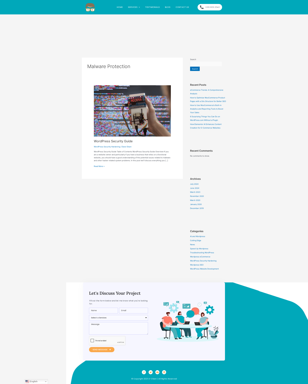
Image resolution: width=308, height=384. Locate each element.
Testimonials (152, 7)
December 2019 (197, 208)
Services (133, 7)
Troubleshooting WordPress (202, 252)
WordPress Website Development (204, 269)
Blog (167, 7)
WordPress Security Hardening (107, 147)
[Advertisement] (154, 32)
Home (120, 7)
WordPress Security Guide (113, 141)
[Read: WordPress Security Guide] (132, 111)
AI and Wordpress (197, 236)
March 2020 (195, 200)
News (192, 244)
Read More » (99, 166)
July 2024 (194, 184)
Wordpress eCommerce (200, 257)
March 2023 (195, 192)
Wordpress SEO (196, 265)
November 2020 (197, 196)
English (33, 381)
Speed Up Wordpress (199, 248)
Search (193, 59)
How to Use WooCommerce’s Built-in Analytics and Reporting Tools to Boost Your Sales (206, 109)
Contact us (182, 7)
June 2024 (194, 188)
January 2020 (196, 204)
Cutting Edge (195, 240)
